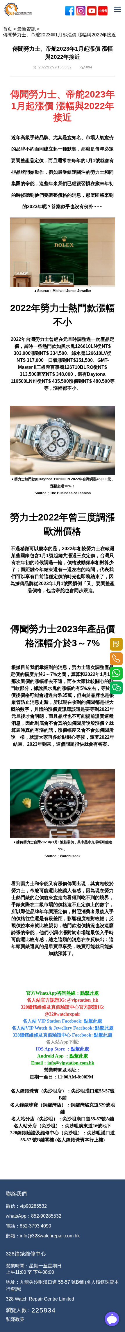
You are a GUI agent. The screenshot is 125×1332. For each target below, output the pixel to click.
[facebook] (69, 10)
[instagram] (80, 10)
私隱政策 (15, 1319)
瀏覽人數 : (18, 1310)
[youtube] (92, 10)
